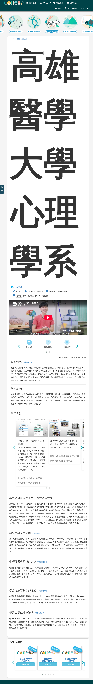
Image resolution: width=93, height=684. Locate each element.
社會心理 (15, 39)
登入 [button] (85, 8)
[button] (46, 352)
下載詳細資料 (27, 362)
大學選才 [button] (32, 3)
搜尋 (60, 8)
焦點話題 (59, 3)
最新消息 (73, 3)
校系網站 (19, 291)
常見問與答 (72, 8)
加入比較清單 (17, 287)
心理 (24, 39)
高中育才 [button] (46, 3)
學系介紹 (25, 664)
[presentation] (9, 23)
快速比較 (32, 649)
